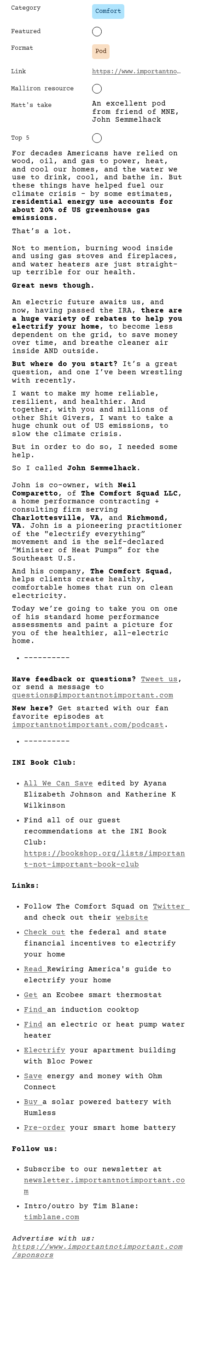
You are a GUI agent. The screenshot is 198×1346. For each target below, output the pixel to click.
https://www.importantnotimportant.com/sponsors (97, 1251)
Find (35, 1010)
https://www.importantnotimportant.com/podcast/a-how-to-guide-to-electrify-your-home (137, 72)
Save (33, 1076)
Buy (33, 1102)
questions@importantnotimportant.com (92, 695)
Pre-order (44, 1128)
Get (31, 995)
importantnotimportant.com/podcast (88, 725)
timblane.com (51, 1217)
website (132, 918)
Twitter (171, 907)
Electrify (44, 1050)
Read (35, 969)
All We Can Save (58, 783)
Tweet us (159, 679)
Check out (44, 932)
